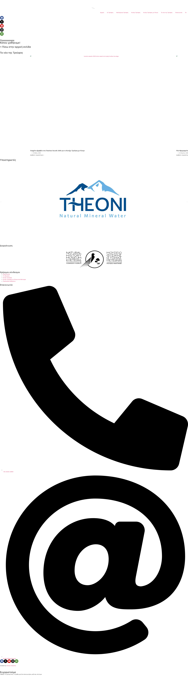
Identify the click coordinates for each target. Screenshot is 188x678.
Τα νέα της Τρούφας (166, 12)
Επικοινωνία (178, 12)
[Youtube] (2, 26)
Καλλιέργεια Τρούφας (122, 12)
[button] (1, 202)
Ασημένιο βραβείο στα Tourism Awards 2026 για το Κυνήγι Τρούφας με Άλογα (57, 151)
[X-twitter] (2, 22)
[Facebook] (2, 18)
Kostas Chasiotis (11, 665)
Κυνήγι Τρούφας (135, 12)
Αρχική (102, 12)
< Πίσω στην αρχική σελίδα (15, 46)
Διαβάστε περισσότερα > (37, 155)
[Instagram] (2, 30)
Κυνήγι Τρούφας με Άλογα (150, 12)
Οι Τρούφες (110, 12)
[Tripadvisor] (2, 34)
